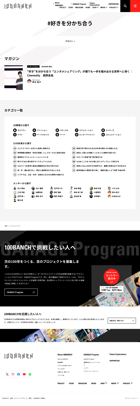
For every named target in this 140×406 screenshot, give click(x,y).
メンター (86, 368)
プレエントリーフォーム (91, 371)
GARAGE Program (79, 4)
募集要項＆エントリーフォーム (92, 363)
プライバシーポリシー (131, 398)
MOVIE (103, 7)
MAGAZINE (79, 7)
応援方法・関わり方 (63, 372)
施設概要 (60, 362)
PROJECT (63, 7)
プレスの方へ (61, 369)
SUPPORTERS (113, 4)
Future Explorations (95, 4)
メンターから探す (22, 183)
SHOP (94, 7)
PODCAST (112, 7)
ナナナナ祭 (61, 375)
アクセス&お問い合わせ (65, 365)
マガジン (69, 41)
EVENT (70, 7)
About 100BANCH (59, 4)
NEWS (88, 7)
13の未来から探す (22, 143)
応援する (135, 6)
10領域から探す (21, 125)
